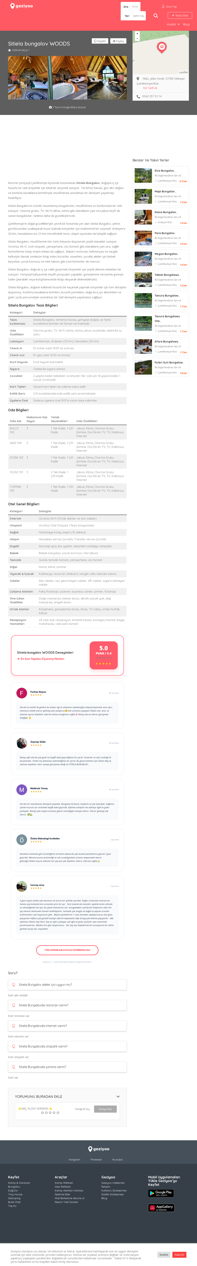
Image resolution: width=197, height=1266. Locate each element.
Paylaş (119, 41)
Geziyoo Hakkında (112, 1183)
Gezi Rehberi (63, 1186)
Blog (186, 24)
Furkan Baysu (38, 691)
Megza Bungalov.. (167, 254)
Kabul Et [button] (179, 1254)
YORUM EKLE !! (20, 50)
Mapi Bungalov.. (165, 191)
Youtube (117, 1159)
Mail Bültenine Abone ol (69, 1198)
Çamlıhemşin (165, 180)
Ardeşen (163, 222)
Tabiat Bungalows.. (167, 275)
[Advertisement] (67, 153)
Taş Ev (12, 1206)
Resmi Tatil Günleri (66, 1202)
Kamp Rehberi (64, 1183)
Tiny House (15, 1194)
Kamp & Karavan (19, 1183)
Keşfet (171, 24)
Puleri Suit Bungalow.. (169, 362)
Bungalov (14, 1186)
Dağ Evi (13, 1190)
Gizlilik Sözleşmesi (112, 1194)
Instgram (74, 1159)
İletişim (105, 1186)
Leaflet (183, 72)
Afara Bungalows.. (167, 341)
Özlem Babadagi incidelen (45, 838)
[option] (28, 78)
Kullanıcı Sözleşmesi (114, 1190)
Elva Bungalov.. (165, 170)
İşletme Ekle (62, 1194)
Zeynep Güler (38, 741)
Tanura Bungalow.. (167, 295)
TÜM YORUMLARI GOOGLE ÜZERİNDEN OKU (67, 950)
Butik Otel (14, 1202)
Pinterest (96, 1159)
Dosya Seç (105, 1109)
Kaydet (101, 41)
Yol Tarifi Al (150, 88)
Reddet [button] (164, 1254)
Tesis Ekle (181, 15)
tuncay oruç (37, 885)
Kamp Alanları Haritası (69, 1190)
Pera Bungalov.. (165, 233)
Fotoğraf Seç (82, 1109)
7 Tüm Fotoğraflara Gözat (69, 107)
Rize (174, 180)
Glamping (14, 1198)
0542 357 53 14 (152, 96)
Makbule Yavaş (39, 788)
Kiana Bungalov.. (166, 212)
